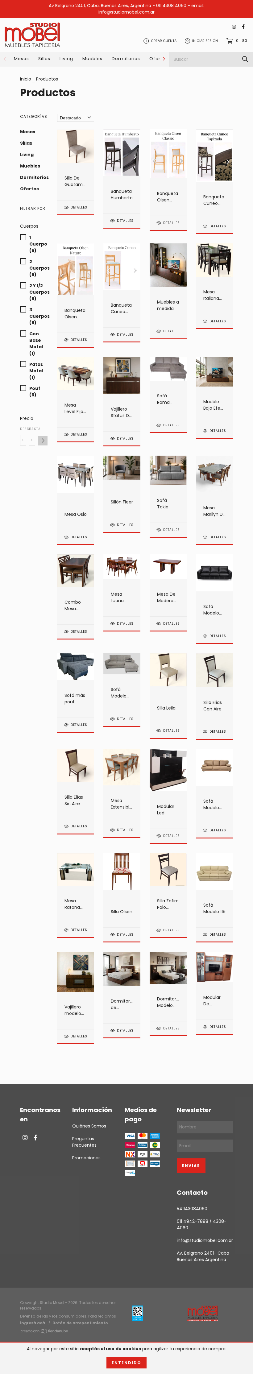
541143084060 (192, 1209)
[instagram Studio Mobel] (234, 27)
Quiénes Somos (89, 1126)
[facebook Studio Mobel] (243, 27)
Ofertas (158, 59)
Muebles (92, 59)
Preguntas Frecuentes (84, 1142)
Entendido (126, 1362)
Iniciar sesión (205, 40)
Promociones (86, 1158)
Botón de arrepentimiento (80, 1323)
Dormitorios (126, 59)
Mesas (21, 59)
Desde (23, 429)
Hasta (32, 429)
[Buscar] (245, 59)
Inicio (25, 79)
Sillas (44, 59)
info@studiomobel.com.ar (205, 1240)
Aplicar (43, 440)
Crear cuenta (163, 40)
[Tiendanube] (44, 1332)
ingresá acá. (33, 1323)
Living (66, 59)
